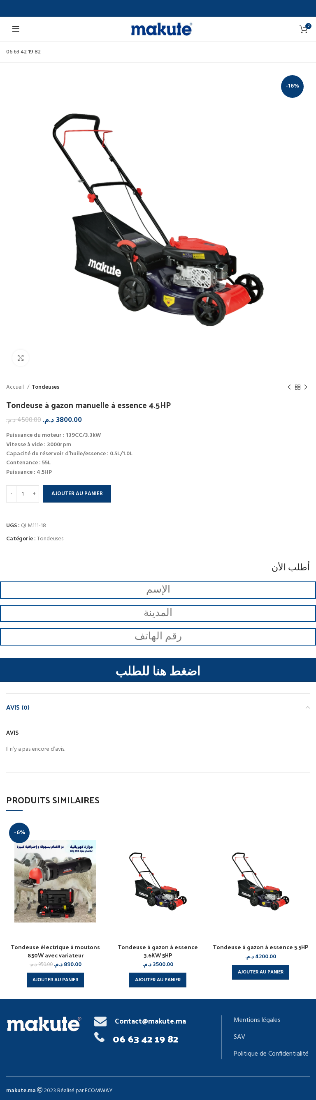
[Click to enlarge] (20, 358)
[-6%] (55, 881)
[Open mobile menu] (17, 29)
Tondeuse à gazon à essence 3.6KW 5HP (158, 951)
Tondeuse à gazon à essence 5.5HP (260, 947)
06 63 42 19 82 (23, 52)
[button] (55, 980)
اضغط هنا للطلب (158, 672)
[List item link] (271, 1020)
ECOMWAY (99, 1090)
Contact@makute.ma (150, 1020)
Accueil (15, 387)
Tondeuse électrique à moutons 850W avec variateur (55, 951)
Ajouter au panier (77, 493)
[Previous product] (289, 387)
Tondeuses (45, 387)
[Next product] (306, 387)
